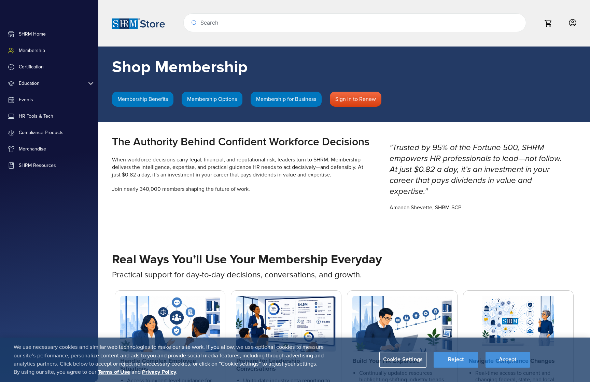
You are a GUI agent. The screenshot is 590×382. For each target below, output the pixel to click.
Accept (507, 359)
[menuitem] (49, 34)
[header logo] (138, 23)
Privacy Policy (159, 372)
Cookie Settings (403, 359)
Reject (456, 359)
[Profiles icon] (572, 23)
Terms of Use (114, 372)
